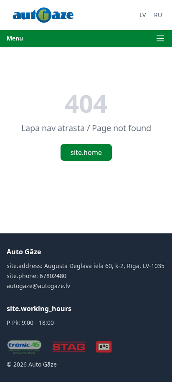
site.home (86, 152)
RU (158, 15)
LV (142, 15)
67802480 (53, 276)
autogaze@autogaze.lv (38, 286)
